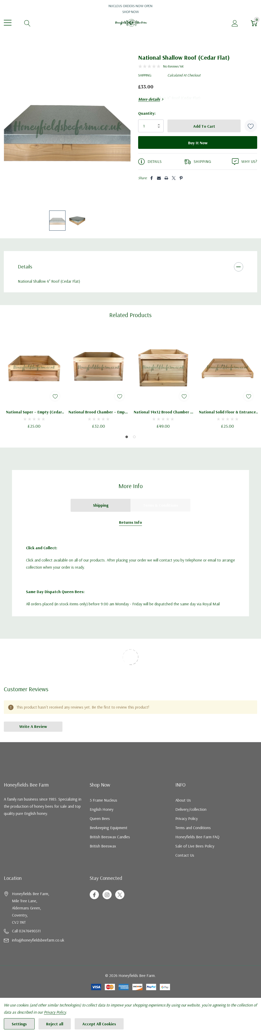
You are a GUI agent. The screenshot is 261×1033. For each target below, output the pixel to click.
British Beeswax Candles (110, 836)
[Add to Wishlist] (250, 126)
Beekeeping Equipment (108, 827)
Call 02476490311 (26, 930)
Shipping (100, 505)
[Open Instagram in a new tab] (107, 895)
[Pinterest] (181, 178)
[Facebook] (151, 178)
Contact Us (184, 855)
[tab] (126, 437)
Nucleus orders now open (130, 9)
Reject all (54, 1023)
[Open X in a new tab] (119, 895)
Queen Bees (100, 818)
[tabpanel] (34, 379)
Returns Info (130, 522)
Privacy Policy (186, 818)
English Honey (101, 809)
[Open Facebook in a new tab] (94, 895)
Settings (19, 1023)
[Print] (166, 178)
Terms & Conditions (160, 505)
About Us (183, 800)
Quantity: (146, 113)
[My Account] (235, 23)
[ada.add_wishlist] (54, 396)
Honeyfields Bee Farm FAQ (197, 836)
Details (25, 266)
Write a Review (33, 726)
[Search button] (27, 23)
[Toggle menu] (7, 23)
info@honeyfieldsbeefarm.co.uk (38, 940)
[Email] (159, 178)
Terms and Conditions (193, 827)
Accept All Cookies (99, 1023)
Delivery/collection (190, 809)
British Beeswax (103, 845)
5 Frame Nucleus (103, 800)
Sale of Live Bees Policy (194, 845)
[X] (174, 178)
